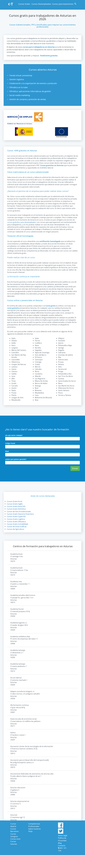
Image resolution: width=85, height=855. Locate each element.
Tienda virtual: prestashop (20, 75)
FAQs (30, 831)
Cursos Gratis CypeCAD (16, 516)
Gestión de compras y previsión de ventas (27, 99)
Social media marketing (19, 95)
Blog (60, 843)
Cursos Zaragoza (14, 835)
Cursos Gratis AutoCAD (16, 506)
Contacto (61, 845)
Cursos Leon (15, 839)
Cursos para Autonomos (62, 4)
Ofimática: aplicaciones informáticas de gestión (30, 91)
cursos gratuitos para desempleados (21, 222)
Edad (7, 451)
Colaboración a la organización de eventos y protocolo (33, 83)
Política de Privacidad (62, 839)
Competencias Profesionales (34, 825)
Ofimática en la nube (18, 87)
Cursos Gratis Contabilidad (17, 524)
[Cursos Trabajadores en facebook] (60, 827)
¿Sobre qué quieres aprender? (16, 459)
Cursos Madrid (13, 825)
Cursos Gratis (24, 4)
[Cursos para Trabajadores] (10, 4)
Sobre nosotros (34, 829)
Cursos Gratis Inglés (15, 504)
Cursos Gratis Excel (14, 501)
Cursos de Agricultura (15, 529)
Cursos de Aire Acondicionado (19, 511)
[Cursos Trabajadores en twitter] (60, 833)
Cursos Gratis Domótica (16, 509)
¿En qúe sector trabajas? (14, 435)
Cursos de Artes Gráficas (17, 526)
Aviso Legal (62, 835)
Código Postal (10, 443)
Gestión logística (16, 79)
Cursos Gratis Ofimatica (16, 521)
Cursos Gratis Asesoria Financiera (20, 514)
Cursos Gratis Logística (16, 519)
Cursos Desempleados (41, 4)
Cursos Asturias (13, 842)
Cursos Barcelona (14, 830)
